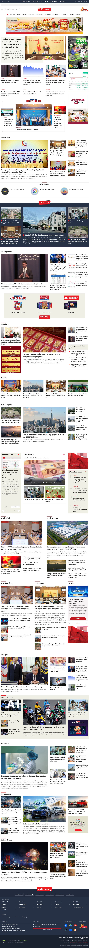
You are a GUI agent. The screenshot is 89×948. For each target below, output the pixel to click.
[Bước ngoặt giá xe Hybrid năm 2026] (44, 809)
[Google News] (87, 2)
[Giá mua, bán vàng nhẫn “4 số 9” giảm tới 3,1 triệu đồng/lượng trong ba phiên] (44, 339)
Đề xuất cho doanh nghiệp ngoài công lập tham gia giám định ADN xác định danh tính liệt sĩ (23, 777)
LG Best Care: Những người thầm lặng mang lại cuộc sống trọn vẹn (18, 627)
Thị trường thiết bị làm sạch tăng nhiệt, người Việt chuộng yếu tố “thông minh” (82, 873)
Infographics (38, 457)
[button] (3, 511)
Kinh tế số (31, 14)
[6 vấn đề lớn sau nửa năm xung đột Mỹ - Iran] (71, 687)
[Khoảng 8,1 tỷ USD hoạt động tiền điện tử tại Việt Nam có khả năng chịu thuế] (11, 562)
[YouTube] (81, 2)
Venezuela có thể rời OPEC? (56, 688)
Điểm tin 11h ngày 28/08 (47, 189)
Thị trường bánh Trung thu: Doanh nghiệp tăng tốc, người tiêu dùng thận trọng (82, 863)
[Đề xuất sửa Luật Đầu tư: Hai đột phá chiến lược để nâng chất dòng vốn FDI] (58, 773)
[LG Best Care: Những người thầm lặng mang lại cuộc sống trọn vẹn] (4, 629)
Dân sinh (78, 14)
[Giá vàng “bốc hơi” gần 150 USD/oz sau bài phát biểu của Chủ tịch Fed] (33, 71)
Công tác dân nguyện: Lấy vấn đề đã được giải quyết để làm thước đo (81, 172)
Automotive (6, 794)
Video (24, 89)
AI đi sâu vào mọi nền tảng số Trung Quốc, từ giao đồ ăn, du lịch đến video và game (10, 715)
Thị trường (47, 14)
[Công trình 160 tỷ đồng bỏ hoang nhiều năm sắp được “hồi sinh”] (78, 232)
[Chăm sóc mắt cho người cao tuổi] (78, 213)
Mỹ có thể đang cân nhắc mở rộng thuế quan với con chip (21, 687)
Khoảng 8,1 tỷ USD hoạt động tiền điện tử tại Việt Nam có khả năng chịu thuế (10, 571)
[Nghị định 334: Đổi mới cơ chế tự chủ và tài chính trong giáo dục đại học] (56, 71)
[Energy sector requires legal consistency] (34, 115)
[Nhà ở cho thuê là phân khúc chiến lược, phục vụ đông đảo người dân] (71, 419)
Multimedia (29, 454)
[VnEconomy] (33, 102)
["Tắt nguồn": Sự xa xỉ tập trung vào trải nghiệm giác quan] (58, 867)
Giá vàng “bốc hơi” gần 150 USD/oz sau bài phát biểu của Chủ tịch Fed (32, 82)
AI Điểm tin (44, 184)
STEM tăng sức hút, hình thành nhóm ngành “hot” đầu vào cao (57, 759)
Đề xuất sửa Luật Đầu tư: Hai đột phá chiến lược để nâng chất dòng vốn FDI (57, 781)
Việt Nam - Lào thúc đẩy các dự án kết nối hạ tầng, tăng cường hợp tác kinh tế (10, 395)
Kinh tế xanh (39, 14)
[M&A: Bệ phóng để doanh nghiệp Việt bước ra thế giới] (38, 630)
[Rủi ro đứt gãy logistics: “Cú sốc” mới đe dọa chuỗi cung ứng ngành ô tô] (11, 802)
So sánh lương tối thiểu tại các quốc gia (54, 500)
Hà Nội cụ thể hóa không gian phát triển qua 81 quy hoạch (81, 427)
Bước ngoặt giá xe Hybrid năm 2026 (36, 824)
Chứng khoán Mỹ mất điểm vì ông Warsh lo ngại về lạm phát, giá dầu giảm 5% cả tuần (58, 268)
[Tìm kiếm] (5, 9)
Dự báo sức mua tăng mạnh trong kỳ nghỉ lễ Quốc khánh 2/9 (56, 855)
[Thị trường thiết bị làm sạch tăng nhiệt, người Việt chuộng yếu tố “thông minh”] (71, 872)
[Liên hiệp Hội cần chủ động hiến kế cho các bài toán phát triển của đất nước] (71, 154)
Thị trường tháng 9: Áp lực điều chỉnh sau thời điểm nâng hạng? (82, 265)
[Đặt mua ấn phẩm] (84, 9)
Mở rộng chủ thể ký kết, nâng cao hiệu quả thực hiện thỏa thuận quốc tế (57, 153)
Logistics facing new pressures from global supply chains (8, 122)
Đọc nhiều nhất (75, 472)
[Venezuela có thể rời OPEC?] (58, 681)
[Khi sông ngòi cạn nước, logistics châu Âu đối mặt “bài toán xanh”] (56, 565)
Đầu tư (18, 14)
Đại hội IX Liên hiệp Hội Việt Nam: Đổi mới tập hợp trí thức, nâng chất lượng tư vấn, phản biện (23, 171)
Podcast (32, 457)
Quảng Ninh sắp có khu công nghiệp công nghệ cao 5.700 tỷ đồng (78, 394)
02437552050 (38, 926)
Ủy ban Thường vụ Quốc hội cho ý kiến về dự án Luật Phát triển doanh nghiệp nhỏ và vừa (82, 144)
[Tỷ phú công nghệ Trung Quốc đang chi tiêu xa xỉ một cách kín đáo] (71, 845)
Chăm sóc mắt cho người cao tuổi (77, 222)
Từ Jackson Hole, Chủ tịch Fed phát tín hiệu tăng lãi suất (10, 81)
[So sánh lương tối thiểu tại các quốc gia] (55, 492)
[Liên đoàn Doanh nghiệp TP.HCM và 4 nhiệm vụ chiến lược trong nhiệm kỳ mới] (4, 621)
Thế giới (72, 14)
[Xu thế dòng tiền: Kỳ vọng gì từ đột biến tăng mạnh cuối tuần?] (71, 284)
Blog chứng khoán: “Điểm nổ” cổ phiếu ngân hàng (80, 509)
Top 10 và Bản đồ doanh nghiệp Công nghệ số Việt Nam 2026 (76, 601)
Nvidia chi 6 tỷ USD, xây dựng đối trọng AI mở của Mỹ (14, 731)
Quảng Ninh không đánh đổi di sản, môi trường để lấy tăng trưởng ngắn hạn (57, 173)
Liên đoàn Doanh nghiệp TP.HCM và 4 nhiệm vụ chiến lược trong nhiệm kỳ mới (19, 619)
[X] (76, 2)
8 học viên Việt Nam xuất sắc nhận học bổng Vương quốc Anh (82, 775)
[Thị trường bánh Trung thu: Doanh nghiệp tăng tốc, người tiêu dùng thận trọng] (71, 863)
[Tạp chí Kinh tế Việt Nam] (17, 298)
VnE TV (46, 1)
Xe (41, 1)
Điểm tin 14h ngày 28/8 (17, 189)
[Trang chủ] (8, 14)
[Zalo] (79, 2)
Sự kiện (71, 583)
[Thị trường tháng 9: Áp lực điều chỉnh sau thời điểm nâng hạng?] (71, 266)
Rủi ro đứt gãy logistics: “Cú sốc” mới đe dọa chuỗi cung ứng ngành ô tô (11, 811)
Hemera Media (23, 940)
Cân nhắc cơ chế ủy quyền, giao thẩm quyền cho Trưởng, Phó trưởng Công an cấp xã (9, 241)
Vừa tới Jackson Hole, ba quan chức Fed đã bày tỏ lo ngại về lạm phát (82, 330)
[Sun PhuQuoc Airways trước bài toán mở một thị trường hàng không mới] (4, 637)
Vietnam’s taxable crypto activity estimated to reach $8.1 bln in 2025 (58, 122)
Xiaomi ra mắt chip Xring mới (13, 721)
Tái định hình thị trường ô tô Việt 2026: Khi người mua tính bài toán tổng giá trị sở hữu (14, 821)
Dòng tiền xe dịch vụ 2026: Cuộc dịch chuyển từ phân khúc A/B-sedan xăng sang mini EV (77, 811)
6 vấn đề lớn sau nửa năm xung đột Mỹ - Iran (81, 686)
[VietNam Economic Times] (44, 298)
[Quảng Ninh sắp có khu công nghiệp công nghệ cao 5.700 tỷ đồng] (78, 386)
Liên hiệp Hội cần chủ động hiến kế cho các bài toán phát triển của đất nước (82, 154)
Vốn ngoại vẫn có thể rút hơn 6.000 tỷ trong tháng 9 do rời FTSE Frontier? (82, 275)
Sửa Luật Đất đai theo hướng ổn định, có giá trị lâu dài (32, 92)
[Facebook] (73, 2)
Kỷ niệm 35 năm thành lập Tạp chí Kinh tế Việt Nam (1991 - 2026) (10, 472)
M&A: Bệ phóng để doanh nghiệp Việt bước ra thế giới (54, 628)
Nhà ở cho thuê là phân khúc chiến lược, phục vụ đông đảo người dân (82, 419)
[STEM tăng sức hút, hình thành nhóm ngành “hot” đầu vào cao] (58, 750)
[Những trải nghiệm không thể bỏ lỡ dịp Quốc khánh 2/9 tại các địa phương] (24, 856)
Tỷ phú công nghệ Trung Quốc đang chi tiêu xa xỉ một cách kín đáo (82, 845)
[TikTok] (84, 2)
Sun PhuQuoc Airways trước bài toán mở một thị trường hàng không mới (19, 635)
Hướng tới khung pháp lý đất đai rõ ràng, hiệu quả (80, 409)
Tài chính (24, 14)
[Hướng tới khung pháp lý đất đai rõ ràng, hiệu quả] (71, 410)
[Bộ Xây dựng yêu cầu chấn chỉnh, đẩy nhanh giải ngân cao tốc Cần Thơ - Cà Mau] (71, 437)
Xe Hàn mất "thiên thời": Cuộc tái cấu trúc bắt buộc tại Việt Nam (14, 831)
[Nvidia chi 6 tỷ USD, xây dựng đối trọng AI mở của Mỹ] (4, 732)
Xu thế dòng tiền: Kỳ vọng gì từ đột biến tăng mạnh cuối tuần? (82, 283)
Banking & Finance (57, 115)
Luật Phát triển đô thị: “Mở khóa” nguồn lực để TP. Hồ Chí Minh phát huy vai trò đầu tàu (10, 441)
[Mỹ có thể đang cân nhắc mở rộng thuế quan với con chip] (24, 671)
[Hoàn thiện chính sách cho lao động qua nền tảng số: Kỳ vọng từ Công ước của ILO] (44, 712)
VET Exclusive (18, 127)
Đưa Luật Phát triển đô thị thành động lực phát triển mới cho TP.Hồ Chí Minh (32, 395)
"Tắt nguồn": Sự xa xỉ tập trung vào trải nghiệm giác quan (58, 876)
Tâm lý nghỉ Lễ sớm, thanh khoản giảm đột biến (79, 500)
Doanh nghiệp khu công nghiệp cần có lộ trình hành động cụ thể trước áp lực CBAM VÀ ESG (66, 548)
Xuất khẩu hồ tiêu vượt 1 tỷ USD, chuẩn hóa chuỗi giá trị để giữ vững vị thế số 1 (11, 93)
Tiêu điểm (12, 14)
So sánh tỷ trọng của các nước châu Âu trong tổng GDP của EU (57, 670)
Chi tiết (78, 618)
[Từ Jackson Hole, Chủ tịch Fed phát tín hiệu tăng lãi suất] (11, 71)
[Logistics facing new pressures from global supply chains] (7, 112)
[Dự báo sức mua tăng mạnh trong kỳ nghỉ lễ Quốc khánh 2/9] (58, 847)
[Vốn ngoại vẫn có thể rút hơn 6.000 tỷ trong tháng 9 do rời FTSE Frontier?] (71, 275)
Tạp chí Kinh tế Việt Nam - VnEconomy (78, 942)
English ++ (63, 1)
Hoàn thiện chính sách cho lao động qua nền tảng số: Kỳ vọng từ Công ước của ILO (43, 728)
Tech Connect (54, 1)
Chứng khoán (26, 1)
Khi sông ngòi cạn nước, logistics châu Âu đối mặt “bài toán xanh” (56, 575)
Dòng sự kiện (7, 454)
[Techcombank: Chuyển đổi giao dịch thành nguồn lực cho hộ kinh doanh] (11, 332)
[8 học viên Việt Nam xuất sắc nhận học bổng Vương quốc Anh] (71, 776)
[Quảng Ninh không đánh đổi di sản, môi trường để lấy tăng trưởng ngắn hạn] (58, 165)
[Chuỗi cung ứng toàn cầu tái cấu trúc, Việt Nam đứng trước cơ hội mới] (38, 638)
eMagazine (46, 457)
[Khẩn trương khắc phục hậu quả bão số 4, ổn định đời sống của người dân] (38, 646)
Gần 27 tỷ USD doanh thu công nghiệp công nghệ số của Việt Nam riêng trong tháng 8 (21, 548)
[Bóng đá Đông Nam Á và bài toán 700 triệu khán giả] (71, 854)
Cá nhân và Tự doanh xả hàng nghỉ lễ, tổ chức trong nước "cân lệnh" (58, 287)
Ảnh (3, 917)
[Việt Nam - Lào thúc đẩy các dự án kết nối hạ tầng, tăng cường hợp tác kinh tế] (11, 386)
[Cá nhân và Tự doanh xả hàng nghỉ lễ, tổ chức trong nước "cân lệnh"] (58, 279)
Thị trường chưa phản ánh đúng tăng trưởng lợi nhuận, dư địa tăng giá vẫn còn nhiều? (82, 257)
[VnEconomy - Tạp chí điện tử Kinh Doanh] (44, 889)
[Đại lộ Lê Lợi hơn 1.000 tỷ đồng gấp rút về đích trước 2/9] (11, 213)
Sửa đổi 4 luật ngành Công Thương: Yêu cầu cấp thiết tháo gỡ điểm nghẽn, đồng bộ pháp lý (50, 609)
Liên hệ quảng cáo (47, 929)
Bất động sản (64, 14)
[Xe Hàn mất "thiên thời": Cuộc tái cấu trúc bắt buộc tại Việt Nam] (4, 831)
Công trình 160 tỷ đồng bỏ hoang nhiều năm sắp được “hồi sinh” (77, 241)
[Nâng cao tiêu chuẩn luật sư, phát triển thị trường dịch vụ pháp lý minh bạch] (71, 163)
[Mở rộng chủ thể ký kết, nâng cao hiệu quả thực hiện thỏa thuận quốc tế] (58, 144)
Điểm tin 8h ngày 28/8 (76, 189)
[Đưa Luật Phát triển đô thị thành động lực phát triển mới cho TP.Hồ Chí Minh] (33, 386)
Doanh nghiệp (56, 14)
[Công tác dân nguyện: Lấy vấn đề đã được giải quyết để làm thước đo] (71, 172)
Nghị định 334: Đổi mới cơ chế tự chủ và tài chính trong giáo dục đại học (55, 82)
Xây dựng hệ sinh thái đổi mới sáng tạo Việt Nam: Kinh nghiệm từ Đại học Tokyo (77, 714)
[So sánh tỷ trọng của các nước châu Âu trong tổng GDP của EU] (44, 472)
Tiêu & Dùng (35, 1)
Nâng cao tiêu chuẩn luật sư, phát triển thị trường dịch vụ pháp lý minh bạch (82, 163)
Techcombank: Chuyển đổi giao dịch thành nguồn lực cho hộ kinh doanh (11, 342)
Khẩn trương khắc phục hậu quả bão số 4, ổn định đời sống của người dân (55, 93)
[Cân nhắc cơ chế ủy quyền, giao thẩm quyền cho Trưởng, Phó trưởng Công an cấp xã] (11, 232)
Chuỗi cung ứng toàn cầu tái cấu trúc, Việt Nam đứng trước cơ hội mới (53, 636)
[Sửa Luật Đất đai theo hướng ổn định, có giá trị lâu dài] (44, 220)
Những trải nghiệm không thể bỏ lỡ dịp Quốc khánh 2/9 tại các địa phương (24, 874)
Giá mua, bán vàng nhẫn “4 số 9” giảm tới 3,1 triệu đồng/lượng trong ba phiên (41, 356)
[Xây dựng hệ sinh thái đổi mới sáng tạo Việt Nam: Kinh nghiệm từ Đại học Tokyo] (78, 705)
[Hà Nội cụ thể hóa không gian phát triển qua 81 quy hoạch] (71, 428)
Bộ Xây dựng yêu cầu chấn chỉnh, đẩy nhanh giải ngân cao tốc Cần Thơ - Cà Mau (81, 437)
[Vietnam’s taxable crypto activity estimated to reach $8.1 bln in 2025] (60, 110)
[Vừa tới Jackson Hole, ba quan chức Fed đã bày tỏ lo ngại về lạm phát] (71, 330)
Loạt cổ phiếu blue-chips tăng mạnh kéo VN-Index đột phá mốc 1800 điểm (80, 490)
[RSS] (75, 929)
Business (5, 117)
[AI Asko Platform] (71, 298)
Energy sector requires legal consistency (27, 129)
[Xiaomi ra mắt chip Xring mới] (4, 723)
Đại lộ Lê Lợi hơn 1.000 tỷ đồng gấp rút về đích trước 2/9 (10, 222)
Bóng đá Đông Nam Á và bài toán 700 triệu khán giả (81, 854)
